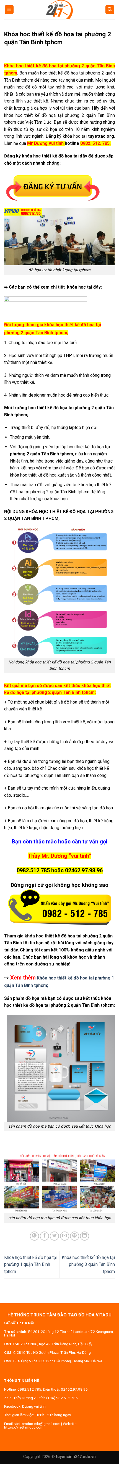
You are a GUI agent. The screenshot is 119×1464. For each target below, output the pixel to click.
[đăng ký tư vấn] (52, 187)
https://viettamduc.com (23, 1427)
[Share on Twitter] (54, 1236)
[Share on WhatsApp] (34, 1236)
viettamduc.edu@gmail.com (37, 1423)
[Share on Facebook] (44, 1236)
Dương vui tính (34, 1406)
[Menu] (9, 9)
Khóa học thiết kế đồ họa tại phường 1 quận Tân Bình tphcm (30, 1264)
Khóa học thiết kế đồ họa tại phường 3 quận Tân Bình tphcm (88, 1264)
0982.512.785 (29, 1389)
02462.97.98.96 (74, 1389)
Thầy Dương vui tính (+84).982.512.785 (45, 1398)
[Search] (110, 9)
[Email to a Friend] (64, 1236)
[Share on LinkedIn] (84, 1236)
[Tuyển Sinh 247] (59, 9)
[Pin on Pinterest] (74, 1236)
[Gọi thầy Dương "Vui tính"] (59, 907)
